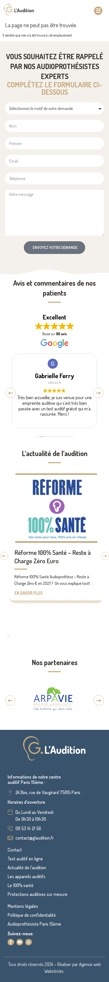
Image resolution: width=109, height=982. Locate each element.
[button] (98, 10)
